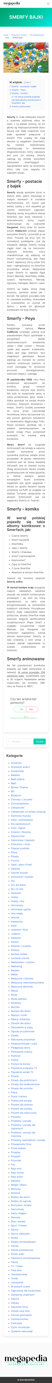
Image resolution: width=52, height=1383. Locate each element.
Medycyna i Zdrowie (22, 978)
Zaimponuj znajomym (22, 1294)
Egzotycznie (18, 836)
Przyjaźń (15, 1156)
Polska (14, 1059)
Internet (15, 917)
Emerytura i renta (20, 844)
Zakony (15, 1298)
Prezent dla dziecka (22, 1104)
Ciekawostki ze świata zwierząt (28, 811)
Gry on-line (17, 889)
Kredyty (15, 950)
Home (5, 35)
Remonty (16, 1188)
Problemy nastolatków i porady (28, 1140)
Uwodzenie (17, 1282)
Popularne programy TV (24, 1068)
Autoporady (17, 771)
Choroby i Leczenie (21, 799)
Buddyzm (16, 795)
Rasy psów (17, 1176)
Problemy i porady (21, 1120)
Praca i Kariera (19, 1096)
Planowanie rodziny (21, 1051)
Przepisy (15, 1152)
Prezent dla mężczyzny (24, 1112)
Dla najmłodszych (37, 35)
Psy (13, 1164)
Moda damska (18, 998)
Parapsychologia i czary (24, 1043)
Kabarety (16, 937)
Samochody (17, 1209)
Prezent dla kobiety (21, 1108)
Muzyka (15, 1007)
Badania (15, 775)
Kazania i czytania (21, 945)
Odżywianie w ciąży (22, 1027)
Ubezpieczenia (19, 1274)
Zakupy (15, 1302)
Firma (14, 852)
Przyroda (16, 1160)
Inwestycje (17, 921)
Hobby (14, 897)
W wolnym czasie (20, 1286)
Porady (15, 1076)
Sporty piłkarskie (20, 1233)
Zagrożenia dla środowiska (26, 1290)
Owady (15, 1035)
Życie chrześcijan (20, 1327)
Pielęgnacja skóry (20, 1047)
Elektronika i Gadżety (23, 840)
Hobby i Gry (17, 901)
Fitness (15, 856)
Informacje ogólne (21, 909)
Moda (14, 994)
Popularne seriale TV (22, 1072)
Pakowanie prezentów (23, 1039)
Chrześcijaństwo (20, 803)
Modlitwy (16, 1002)
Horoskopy (17, 905)
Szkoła (14, 1245)
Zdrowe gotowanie (21, 1315)
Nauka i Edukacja (20, 1019)
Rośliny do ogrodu (21, 1201)
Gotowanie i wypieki (22, 876)
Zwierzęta (16, 1323)
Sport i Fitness (19, 1225)
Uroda (14, 1278)
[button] (48, 4)
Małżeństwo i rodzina (22, 962)
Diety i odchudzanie (22, 819)
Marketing (16, 966)
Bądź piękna (17, 779)
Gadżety (15, 868)
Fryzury (15, 860)
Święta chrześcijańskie (23, 1241)
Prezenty (16, 1116)
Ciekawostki (17, 807)
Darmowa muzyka (21, 815)
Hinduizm (16, 893)
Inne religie (17, 913)
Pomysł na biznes (20, 1063)
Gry (13, 880)
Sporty (14, 1229)
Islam (14, 925)
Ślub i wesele (18, 1221)
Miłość (14, 990)
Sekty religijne (18, 1213)
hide (27, 82)
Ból (12, 791)
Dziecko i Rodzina (21, 832)
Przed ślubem (18, 1148)
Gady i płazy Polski (21, 864)
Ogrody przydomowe (22, 1031)
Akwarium (16, 762)
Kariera (15, 941)
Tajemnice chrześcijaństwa (25, 1258)
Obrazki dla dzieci (21, 1023)
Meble (14, 974)
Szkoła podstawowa (22, 1249)
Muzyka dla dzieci (21, 1011)
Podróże (15, 1055)
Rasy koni (16, 1168)
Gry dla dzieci (18, 884)
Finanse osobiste (20, 848)
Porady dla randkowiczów (25, 1084)
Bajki (7, 37)
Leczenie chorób (20, 958)
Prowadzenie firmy (21, 1144)
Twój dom (16, 1270)
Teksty (14, 1262)
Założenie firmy (19, 1306)
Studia (14, 1237)
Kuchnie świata (19, 954)
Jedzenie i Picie (19, 929)
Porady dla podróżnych (24, 1080)
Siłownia (15, 1217)
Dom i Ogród (18, 827)
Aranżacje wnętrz (20, 766)
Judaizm (15, 933)
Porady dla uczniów (22, 1088)
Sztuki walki (17, 1254)
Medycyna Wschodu (22, 986)
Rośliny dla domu (20, 1197)
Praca (14, 1092)
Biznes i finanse (19, 787)
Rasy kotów (17, 1172)
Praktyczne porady (21, 1100)
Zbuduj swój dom (20, 1310)
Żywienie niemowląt (22, 1331)
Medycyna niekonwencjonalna (27, 982)
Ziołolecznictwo (19, 1319)
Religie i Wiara (18, 1184)
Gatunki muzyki (19, 872)
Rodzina (15, 1192)
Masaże (15, 970)
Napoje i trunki (19, 1015)
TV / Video (17, 1266)
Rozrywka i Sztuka (19, 35)
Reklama (15, 1180)
